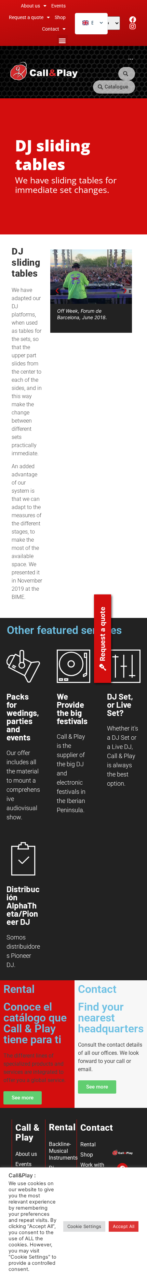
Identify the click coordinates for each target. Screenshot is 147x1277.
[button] (62, 40)
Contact (50, 29)
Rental (88, 1144)
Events (58, 6)
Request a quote (26, 17)
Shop (60, 17)
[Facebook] (132, 19)
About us (30, 6)
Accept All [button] (123, 1226)
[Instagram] (132, 26)
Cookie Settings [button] (84, 1226)
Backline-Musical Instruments (61, 1151)
